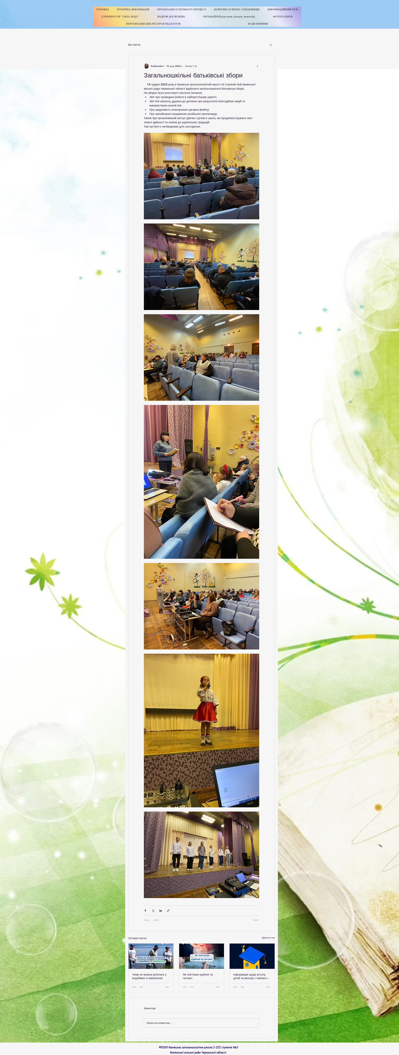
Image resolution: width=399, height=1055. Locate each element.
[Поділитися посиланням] (168, 910)
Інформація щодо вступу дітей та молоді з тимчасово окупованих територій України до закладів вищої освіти (251, 976)
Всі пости (134, 44)
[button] (270, 44)
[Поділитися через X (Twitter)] (152, 910)
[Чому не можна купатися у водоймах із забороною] (150, 956)
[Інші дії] (257, 66)
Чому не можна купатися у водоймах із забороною (149, 976)
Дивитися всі (268, 937)
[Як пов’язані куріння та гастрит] (201, 956)
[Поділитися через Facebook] (145, 910)
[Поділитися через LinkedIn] (160, 910)
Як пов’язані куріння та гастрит (198, 976)
